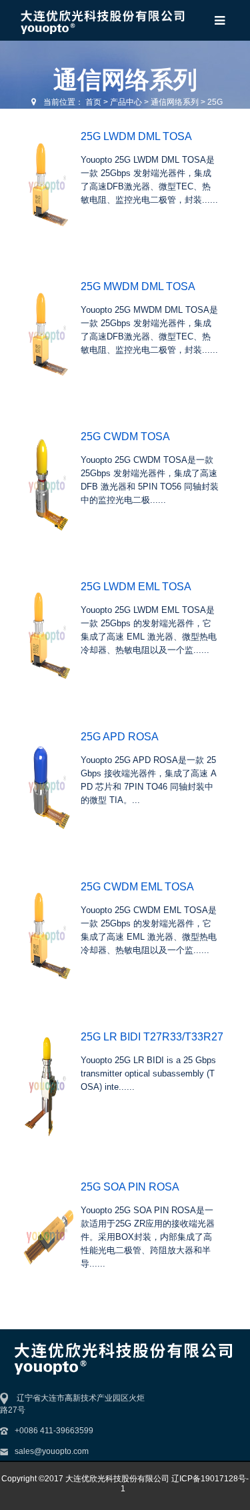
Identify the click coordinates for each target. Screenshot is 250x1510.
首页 (93, 102)
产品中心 (126, 102)
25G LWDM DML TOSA (136, 136)
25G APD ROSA (120, 736)
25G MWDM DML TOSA (138, 286)
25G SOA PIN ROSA (130, 1187)
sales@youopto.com (52, 1451)
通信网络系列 (175, 102)
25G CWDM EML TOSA (137, 886)
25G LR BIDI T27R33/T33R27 (152, 1036)
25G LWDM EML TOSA (136, 586)
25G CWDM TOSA (125, 436)
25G (215, 102)
